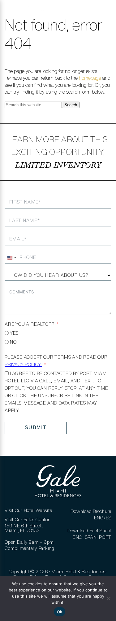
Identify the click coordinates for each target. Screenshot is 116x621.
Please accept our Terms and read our (56, 361)
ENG (78, 537)
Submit (36, 427)
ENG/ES (103, 517)
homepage (90, 77)
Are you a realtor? (29, 324)
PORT (105, 537)
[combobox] (11, 258)
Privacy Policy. (23, 364)
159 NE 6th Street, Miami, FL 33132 (24, 528)
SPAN (91, 537)
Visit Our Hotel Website (28, 510)
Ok (59, 611)
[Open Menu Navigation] (13, 15)
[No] (108, 598)
